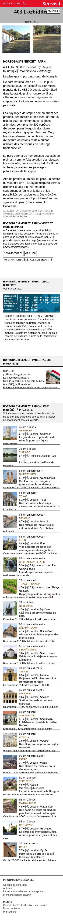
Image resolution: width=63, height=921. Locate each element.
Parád (23, 759)
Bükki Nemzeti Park (32, 562)
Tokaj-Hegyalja (29, 583)
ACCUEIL (7, 3)
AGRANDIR (53, 11)
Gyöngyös (26, 825)
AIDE (17, 3)
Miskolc (24, 518)
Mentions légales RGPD (17, 894)
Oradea (24, 671)
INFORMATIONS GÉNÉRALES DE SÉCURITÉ (28, 259)
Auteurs (7, 888)
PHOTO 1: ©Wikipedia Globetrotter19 (28, 212)
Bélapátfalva (28, 627)
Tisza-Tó (24, 452)
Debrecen (25, 430)
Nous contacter (12, 908)
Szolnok (25, 693)
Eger (22, 540)
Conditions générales (15, 884)
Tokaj (23, 496)
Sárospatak (27, 715)
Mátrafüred (27, 803)
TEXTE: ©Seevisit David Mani (28, 211)
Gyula (23, 847)
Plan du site (9, 911)
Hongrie (9, 371)
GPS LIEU (30, 253)
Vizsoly (24, 737)
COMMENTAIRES (13, 253)
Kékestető (26, 781)
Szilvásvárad (28, 649)
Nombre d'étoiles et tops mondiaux (29, 316)
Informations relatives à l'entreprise (23, 891)
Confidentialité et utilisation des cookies (25, 905)
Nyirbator (26, 605)
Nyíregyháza (27, 474)
